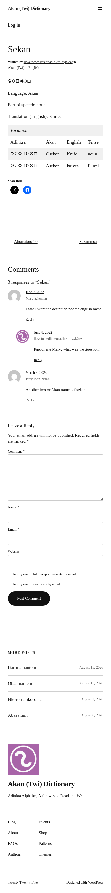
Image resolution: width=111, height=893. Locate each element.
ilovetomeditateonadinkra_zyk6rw (48, 62)
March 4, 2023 (36, 373)
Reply (30, 319)
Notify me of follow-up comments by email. (45, 574)
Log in (14, 25)
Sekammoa (88, 241)
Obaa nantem (20, 683)
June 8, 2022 (43, 332)
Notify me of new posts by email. (37, 584)
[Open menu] (100, 8)
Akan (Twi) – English (23, 68)
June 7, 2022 (35, 292)
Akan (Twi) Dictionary (29, 8)
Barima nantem (22, 667)
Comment (16, 451)
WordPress (95, 882)
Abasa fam (18, 715)
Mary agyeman (36, 298)
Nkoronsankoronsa (25, 699)
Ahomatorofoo (26, 241)
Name (13, 507)
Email (13, 529)
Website (13, 551)
